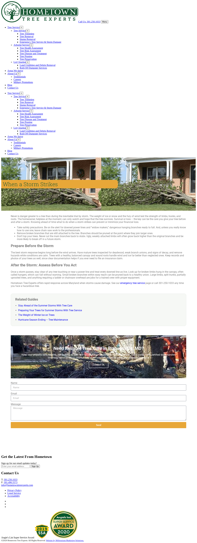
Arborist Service (21, 45)
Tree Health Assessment (31, 48)
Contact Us (12, 87)
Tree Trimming (27, 33)
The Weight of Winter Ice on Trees (36, 315)
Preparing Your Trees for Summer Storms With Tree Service (50, 310)
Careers (17, 79)
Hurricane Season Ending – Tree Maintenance (43, 319)
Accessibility (13, 496)
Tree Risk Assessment (30, 50)
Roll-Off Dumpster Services (33, 68)
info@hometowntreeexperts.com (17, 485)
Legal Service (14, 493)
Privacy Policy (14, 490)
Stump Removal (27, 39)
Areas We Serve (15, 70)
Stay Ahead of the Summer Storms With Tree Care (45, 305)
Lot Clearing (20, 62)
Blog (9, 85)
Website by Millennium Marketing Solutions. (65, 540)
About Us (12, 73)
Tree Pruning (26, 56)
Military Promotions (23, 82)
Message (16, 404)
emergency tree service (132, 283)
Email (14, 393)
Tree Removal (26, 36)
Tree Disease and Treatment (33, 53)
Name (14, 382)
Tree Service (13, 27)
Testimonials (20, 76)
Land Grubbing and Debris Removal (37, 65)
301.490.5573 (10, 482)
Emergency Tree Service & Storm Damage (40, 42)
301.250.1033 (10, 479)
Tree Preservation (28, 59)
